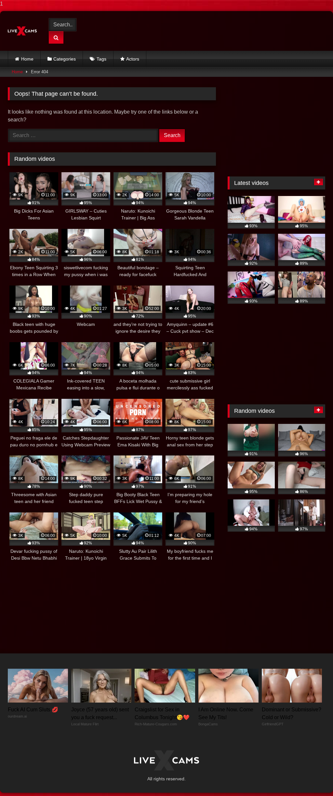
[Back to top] (313, 778)
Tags (101, 59)
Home (27, 59)
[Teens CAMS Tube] (24, 30)
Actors (132, 59)
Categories (64, 59)
